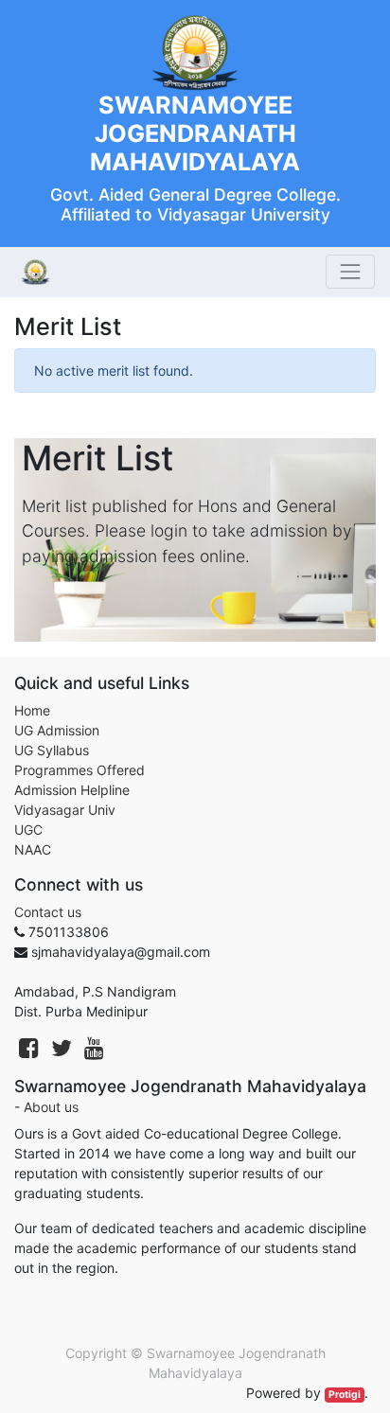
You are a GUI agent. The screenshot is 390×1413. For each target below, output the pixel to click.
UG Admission (56, 730)
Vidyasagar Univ (64, 810)
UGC (28, 829)
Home (32, 710)
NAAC (32, 849)
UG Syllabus (51, 750)
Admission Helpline (72, 790)
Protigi (344, 1394)
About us (51, 1107)
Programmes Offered (79, 770)
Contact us (47, 912)
